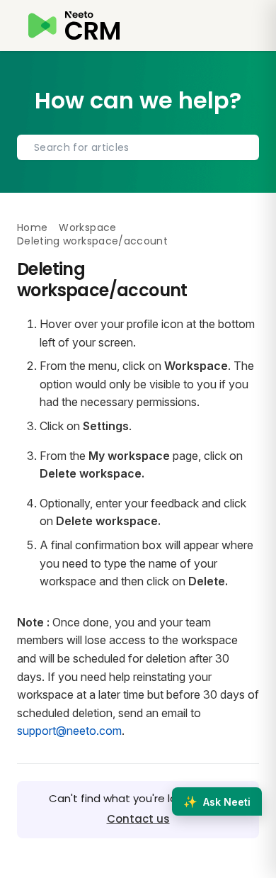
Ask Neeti (217, 801)
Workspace (87, 227)
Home (32, 227)
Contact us (138, 818)
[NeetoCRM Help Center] (74, 25)
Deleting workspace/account (92, 241)
